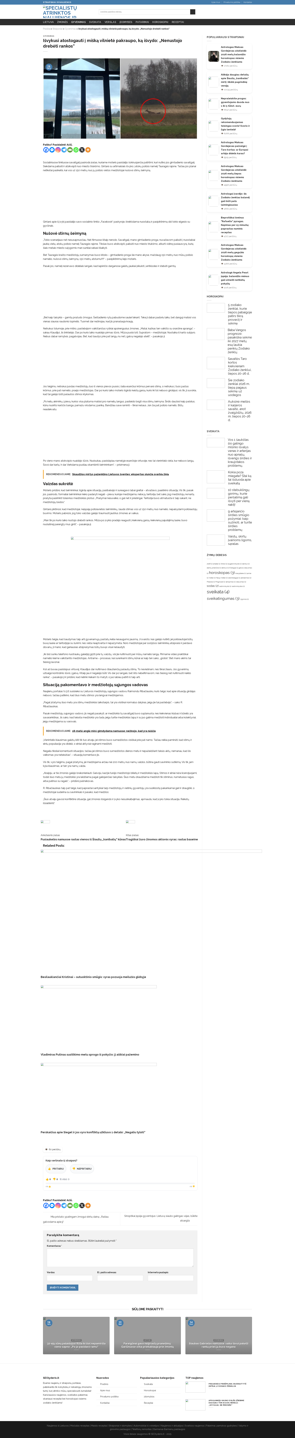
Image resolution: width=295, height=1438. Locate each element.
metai (212, 578)
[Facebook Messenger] (52, 150)
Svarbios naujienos (194, 1425)
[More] (88, 150)
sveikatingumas (223, 598)
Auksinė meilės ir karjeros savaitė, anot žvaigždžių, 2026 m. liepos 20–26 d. (240, 411)
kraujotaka (240, 573)
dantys (246, 564)
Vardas (51, 1272)
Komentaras (54, 1246)
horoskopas (222, 572)
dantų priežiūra (214, 568)
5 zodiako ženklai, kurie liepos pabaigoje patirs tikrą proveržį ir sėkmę (240, 314)
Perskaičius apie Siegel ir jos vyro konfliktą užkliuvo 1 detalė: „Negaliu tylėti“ (93, 1132)
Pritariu (56, 1168)
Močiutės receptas (79, 1425)
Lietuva (48, 22)
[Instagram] (58, 150)
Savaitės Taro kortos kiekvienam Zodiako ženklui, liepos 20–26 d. (240, 366)
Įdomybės (126, 22)
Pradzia (211, 582)
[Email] (70, 150)
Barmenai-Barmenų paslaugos (169, 1429)
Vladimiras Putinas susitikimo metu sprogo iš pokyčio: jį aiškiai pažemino (90, 1054)
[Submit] (192, 11)
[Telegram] (64, 150)
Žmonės (62, 22)
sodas (213, 585)
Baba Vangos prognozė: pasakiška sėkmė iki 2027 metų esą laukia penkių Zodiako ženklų (240, 341)
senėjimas (231, 582)
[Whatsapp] (76, 150)
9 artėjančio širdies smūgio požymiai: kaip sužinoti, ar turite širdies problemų (240, 520)
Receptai (178, 22)
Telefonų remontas (142, 1429)
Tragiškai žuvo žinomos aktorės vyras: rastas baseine (162, 839)
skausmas (241, 582)
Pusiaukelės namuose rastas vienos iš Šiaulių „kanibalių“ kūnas (83, 839)
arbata (216, 564)
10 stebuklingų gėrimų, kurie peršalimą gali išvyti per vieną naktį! (239, 497)
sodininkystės (238, 586)
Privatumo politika (232, 2)
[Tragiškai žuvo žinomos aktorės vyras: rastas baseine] (127, 814)
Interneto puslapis (158, 1272)
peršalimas (246, 578)
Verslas (110, 22)
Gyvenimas (78, 22)
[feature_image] (216, 307)
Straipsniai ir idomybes (120, 1425)
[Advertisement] (120, 197)
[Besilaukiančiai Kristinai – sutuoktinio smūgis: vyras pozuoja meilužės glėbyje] (151, 911)
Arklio (224, 564)
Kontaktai (248, 2)
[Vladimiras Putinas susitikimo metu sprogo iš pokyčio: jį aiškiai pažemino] (99, 1017)
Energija (233, 568)
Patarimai (142, 22)
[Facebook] (46, 150)
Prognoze (220, 582)
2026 (209, 564)
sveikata (218, 591)
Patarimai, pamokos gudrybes (221, 1425)
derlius (225, 568)
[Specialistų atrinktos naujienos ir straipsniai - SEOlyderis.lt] (68, 12)
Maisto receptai (99, 1425)
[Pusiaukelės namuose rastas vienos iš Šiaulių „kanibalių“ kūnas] (42, 814)
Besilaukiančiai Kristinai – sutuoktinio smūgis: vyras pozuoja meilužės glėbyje (93, 977)
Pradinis (104, 1384)
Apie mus (215, 2)
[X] (82, 150)
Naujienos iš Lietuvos (58, 1425)
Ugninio (244, 599)
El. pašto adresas (106, 1272)
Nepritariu (82, 1168)
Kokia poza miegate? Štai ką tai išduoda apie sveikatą (239, 477)
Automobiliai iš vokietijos (146, 1425)
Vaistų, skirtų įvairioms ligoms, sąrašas (240, 540)
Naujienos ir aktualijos (172, 1425)
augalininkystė (235, 564)
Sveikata (95, 22)
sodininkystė (225, 586)
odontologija (234, 578)
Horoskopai (160, 22)
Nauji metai (222, 578)
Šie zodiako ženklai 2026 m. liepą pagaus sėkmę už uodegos (239, 387)
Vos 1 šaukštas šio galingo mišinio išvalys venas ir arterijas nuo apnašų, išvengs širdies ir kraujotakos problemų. (240, 452)
